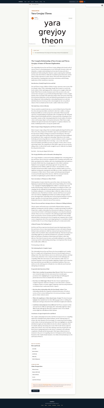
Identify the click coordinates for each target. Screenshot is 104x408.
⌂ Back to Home (35, 390)
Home (25, 1)
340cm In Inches (35, 369)
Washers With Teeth (36, 372)
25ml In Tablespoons (36, 359)
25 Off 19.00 (34, 353)
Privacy (41, 1)
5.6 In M (33, 377)
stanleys (21, 1)
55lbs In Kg (34, 356)
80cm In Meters (35, 351)
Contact (32, 1)
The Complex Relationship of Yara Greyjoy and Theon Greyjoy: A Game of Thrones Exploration (51, 52)
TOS (44, 1)
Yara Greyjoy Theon (47, 384)
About (29, 1)
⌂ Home (81, 1)
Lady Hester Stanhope (36, 379)
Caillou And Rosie (35, 374)
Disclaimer (36, 1)
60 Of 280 (34, 348)
